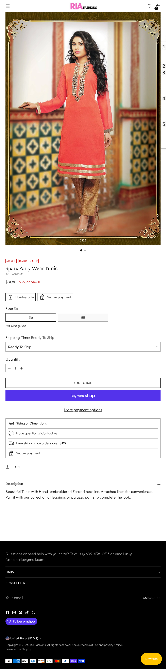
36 (31, 317)
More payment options (83, 409)
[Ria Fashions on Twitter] (33, 613)
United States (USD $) (24, 638)
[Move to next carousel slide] (157, 527)
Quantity (12, 359)
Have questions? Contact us (36, 433)
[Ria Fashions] (83, 6)
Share (16, 467)
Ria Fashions (38, 645)
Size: (11, 308)
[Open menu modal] (7, 6)
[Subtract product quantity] (21, 368)
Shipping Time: (29, 337)
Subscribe (152, 598)
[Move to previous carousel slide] (147, 527)
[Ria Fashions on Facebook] (7, 613)
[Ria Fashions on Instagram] (14, 613)
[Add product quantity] (9, 368)
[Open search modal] (150, 6)
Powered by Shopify (18, 649)
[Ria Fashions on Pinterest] (20, 613)
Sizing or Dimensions (31, 423)
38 (83, 317)
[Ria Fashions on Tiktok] (27, 613)
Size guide (18, 326)
